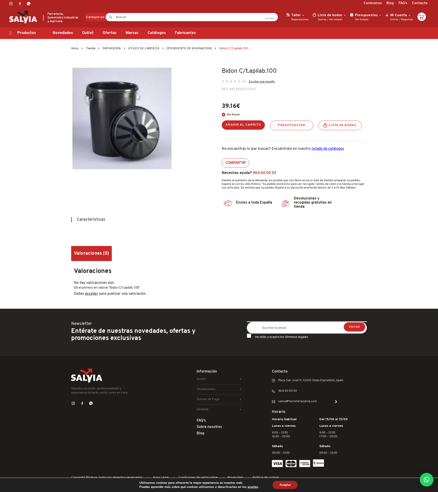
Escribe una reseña (262, 82)
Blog (390, 3)
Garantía (202, 409)
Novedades (63, 33)
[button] (426, 480)
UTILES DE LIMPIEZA (143, 48)
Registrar (407, 19)
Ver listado (335, 19)
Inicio (74, 48)
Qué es (322, 19)
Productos (26, 33)
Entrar (394, 19)
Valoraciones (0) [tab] (91, 253)
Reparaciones (299, 19)
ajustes (253, 487)
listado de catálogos (328, 149)
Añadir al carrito (243, 125)
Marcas (132, 33)
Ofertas (110, 33)
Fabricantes (185, 33)
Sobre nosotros (209, 427)
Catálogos (157, 33)
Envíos (201, 379)
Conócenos (373, 3)
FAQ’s (403, 3)
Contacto (420, 3)
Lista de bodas (343, 125)
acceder (91, 294)
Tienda (90, 48)
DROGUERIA (111, 48)
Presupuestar (291, 125)
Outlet (88, 33)
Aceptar (285, 485)
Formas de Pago (208, 399)
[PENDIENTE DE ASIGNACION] (189, 48)
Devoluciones (206, 389)
